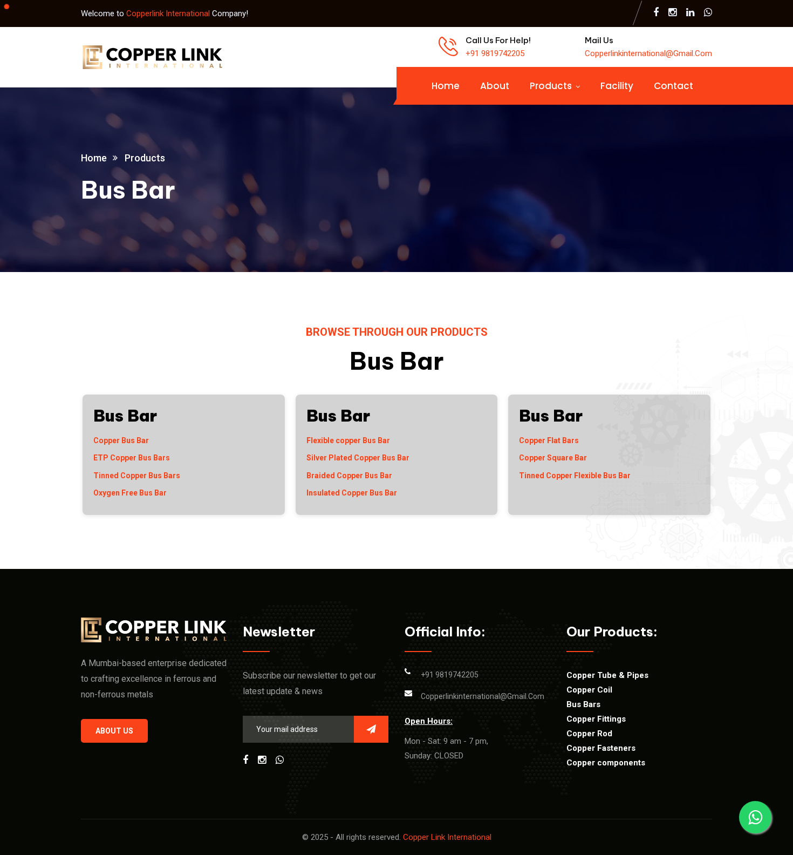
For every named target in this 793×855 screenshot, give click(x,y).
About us (114, 731)
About (494, 85)
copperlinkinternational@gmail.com (648, 53)
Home (446, 85)
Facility (616, 85)
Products (551, 85)
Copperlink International (169, 13)
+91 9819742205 (495, 53)
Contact (673, 85)
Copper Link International (447, 837)
